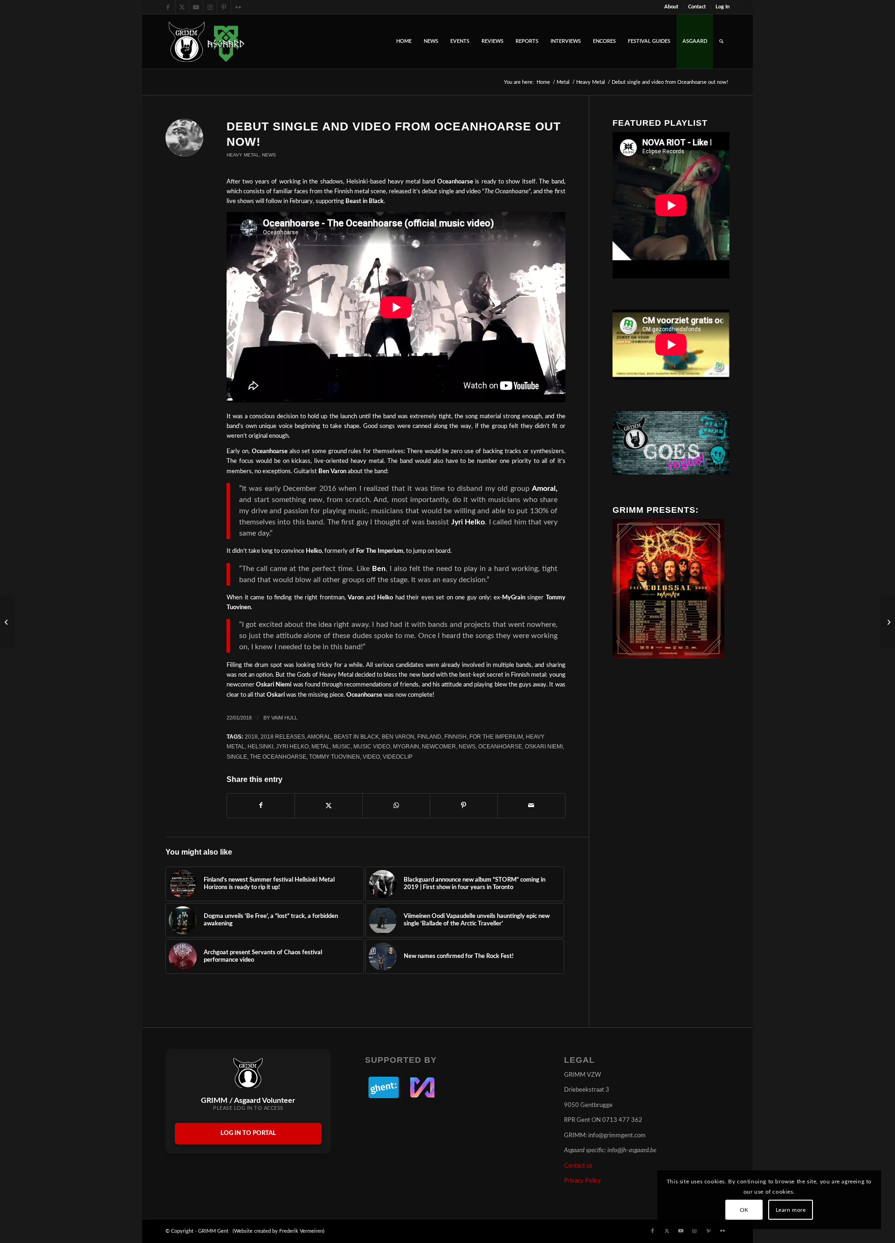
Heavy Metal (243, 154)
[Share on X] (328, 806)
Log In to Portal (248, 1133)
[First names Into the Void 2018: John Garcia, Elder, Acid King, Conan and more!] (888, 621)
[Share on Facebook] (261, 806)
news (467, 746)
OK (744, 1210)
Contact (697, 6)
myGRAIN (406, 746)
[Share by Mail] (531, 806)
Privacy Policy (582, 1181)
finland (429, 737)
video (371, 757)
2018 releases (283, 737)
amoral (319, 737)
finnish (455, 737)
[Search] (721, 41)
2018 (251, 737)
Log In (723, 6)
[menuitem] (671, 7)
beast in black (356, 737)
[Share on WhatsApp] (396, 806)
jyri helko (292, 746)
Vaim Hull (284, 717)
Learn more (791, 1210)
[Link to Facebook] (168, 7)
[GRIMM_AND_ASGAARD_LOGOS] (206, 41)
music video (371, 746)
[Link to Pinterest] (224, 7)
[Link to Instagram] (210, 7)
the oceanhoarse (278, 757)
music (341, 746)
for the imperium (496, 737)
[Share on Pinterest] (463, 806)
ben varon (398, 737)
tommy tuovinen (334, 757)
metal (320, 746)
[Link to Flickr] (238, 7)
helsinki (260, 746)
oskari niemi (544, 746)
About (671, 6)
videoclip (398, 757)
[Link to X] (182, 7)
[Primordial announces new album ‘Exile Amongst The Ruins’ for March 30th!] (7, 621)
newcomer (439, 746)
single (237, 757)
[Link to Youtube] (196, 7)
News (269, 154)
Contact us (578, 1166)
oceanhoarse (500, 746)
